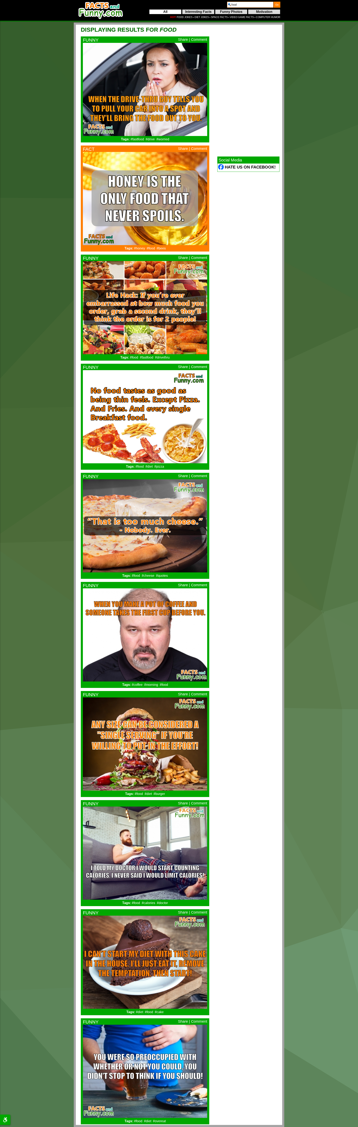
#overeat (159, 1121)
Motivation (264, 11)
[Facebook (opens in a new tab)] (221, 168)
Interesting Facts (198, 11)
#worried (162, 139)
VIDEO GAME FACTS (242, 17)
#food (151, 248)
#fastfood (137, 139)
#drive (150, 139)
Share (183, 39)
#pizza (159, 466)
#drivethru (162, 357)
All (165, 11)
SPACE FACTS (219, 17)
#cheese (148, 575)
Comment (199, 39)
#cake (159, 1012)
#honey (139, 248)
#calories (148, 903)
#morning (151, 684)
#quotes (162, 575)
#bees (161, 248)
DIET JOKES (202, 17)
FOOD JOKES (184, 17)
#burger (159, 794)
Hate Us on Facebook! (250, 167)
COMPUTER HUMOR (268, 17)
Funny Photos (231, 11)
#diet (149, 466)
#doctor (162, 903)
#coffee (137, 684)
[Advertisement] (248, 90)
